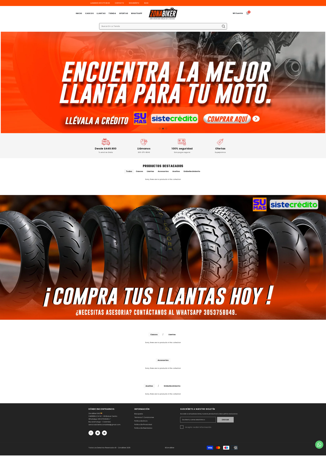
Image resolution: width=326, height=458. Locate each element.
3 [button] (166, 128)
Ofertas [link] (220, 148)
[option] (163, 82)
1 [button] (159, 128)
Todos (129, 171)
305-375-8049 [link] (144, 152)
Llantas (150, 171)
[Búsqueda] (163, 26)
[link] (106, 142)
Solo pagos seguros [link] (182, 152)
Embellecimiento (192, 171)
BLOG (146, 3)
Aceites (176, 171)
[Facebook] (91, 433)
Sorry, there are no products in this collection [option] (163, 179)
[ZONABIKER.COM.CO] (163, 257)
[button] (3, 82)
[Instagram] (97, 433)
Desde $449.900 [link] (105, 148)
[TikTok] (104, 433)
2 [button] (163, 128)
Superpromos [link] (220, 152)
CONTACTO (119, 3)
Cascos (139, 171)
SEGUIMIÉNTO (134, 3)
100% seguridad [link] (182, 148)
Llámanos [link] (143, 148)
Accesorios (163, 171)
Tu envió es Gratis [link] (106, 152)
